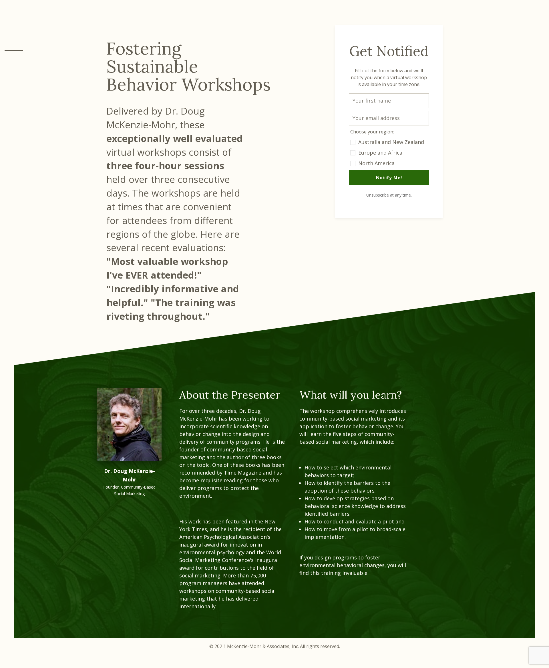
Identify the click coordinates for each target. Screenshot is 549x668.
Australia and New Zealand (391, 142)
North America (376, 163)
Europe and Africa (380, 152)
